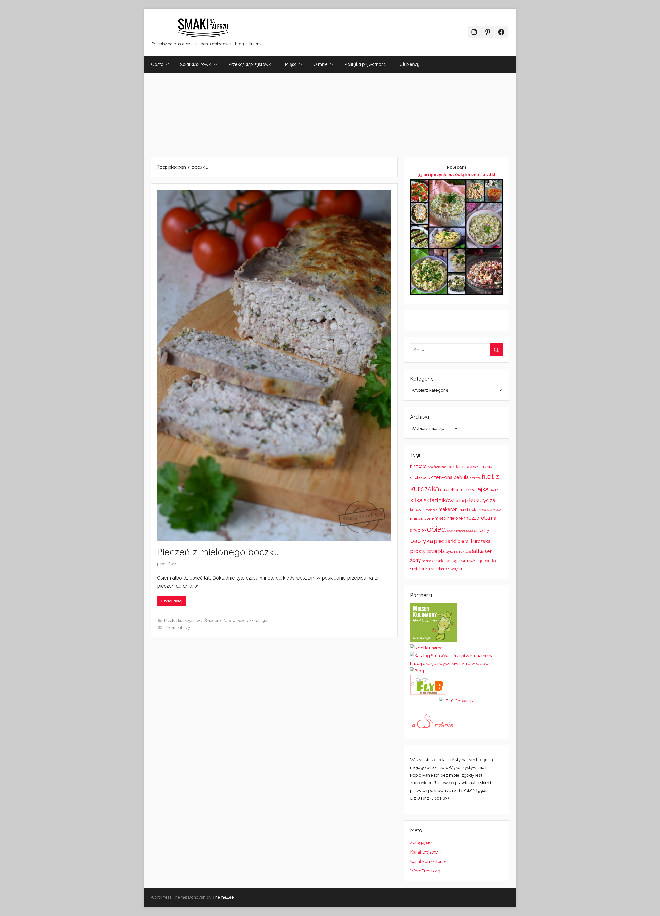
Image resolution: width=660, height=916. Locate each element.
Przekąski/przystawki (250, 64)
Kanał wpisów (424, 852)
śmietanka (420, 568)
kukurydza (482, 500)
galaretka (449, 489)
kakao (493, 490)
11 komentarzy (177, 627)
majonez (431, 510)
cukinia (485, 466)
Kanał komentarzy (428, 861)
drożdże (475, 478)
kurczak (417, 509)
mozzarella (477, 518)
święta (455, 568)
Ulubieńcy (409, 64)
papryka (421, 540)
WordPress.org (425, 870)
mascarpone (422, 518)
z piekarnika (486, 561)
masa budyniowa (490, 509)
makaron (448, 509)
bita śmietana (437, 467)
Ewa (172, 563)
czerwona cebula (450, 477)
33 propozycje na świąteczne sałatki (456, 174)
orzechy (481, 530)
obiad (436, 529)
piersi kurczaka (473, 541)
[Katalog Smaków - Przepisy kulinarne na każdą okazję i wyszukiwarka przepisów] (456, 663)
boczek (453, 467)
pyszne (452, 552)
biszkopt (418, 466)
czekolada (420, 477)
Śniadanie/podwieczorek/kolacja (235, 620)
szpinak (427, 561)
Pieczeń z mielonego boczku (218, 552)
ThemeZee (223, 897)
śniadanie (439, 569)
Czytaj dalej (171, 601)
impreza (467, 489)
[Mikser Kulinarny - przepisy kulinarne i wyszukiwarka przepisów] (433, 640)
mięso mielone (449, 518)
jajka (482, 489)
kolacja (461, 500)
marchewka (468, 510)
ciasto (474, 467)
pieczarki (445, 541)
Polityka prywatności (365, 64)
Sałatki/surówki (196, 64)
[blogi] (417, 670)
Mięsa (291, 64)
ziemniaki (467, 560)
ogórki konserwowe (460, 531)
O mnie (321, 64)
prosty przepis (427, 551)
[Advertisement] (299, 115)
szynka (439, 561)
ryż (461, 552)
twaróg (451, 561)
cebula (464, 467)
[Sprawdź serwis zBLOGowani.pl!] (456, 700)
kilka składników (432, 500)
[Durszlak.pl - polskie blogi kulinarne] (426, 647)
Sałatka (474, 551)
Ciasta (157, 64)
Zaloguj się (421, 842)
